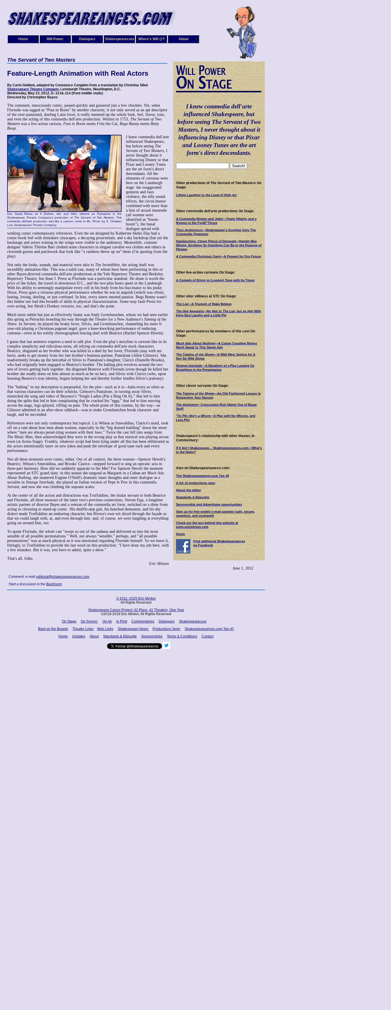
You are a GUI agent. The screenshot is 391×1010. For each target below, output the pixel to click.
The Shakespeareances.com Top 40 (202, 475)
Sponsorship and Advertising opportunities (209, 504)
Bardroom (54, 584)
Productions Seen (166, 629)
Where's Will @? (151, 39)
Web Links (105, 629)
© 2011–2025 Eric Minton (136, 598)
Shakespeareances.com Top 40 (209, 629)
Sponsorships (152, 636)
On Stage (69, 621)
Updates (78, 636)
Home (23, 39)
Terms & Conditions (182, 636)
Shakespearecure (119, 39)
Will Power (55, 39)
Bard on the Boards (53, 629)
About (183, 39)
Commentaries (142, 621)
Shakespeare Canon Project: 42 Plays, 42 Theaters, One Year (136, 610)
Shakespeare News (133, 629)
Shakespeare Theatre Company (33, 89)
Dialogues (87, 39)
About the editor (188, 490)
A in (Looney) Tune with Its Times (215, 280)
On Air (107, 621)
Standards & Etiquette (192, 497)
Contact (208, 636)
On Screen (89, 621)
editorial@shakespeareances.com (62, 577)
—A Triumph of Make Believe (204, 304)
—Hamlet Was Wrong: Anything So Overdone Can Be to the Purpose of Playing (219, 245)
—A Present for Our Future (218, 256)
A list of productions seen (195, 483)
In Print (121, 621)
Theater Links (83, 629)
